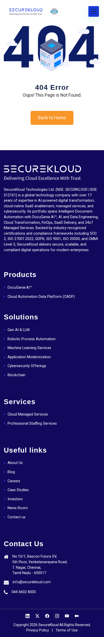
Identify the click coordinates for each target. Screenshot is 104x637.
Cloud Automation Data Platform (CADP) (41, 297)
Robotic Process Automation (32, 339)
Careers (14, 481)
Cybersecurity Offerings (27, 366)
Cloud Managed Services (28, 414)
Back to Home (52, 117)
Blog (11, 472)
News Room (18, 508)
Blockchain (16, 375)
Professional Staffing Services (32, 423)
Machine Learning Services (29, 348)
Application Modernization (29, 357)
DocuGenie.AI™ (20, 287)
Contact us (16, 517)
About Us (15, 463)
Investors (15, 499)
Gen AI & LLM (19, 330)
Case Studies (18, 490)
